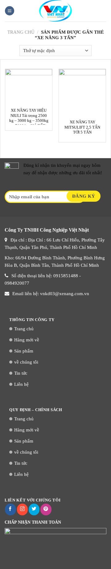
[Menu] (9, 11)
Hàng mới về (26, 339)
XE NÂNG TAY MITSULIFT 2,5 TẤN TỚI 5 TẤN (82, 127)
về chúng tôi (26, 362)
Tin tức (20, 373)
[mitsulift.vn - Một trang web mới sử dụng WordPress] (55, 11)
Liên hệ (21, 384)
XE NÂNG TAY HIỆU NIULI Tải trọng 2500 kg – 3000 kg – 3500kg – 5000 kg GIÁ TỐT (28, 118)
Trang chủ (21, 32)
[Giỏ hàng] (103, 11)
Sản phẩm (23, 350)
